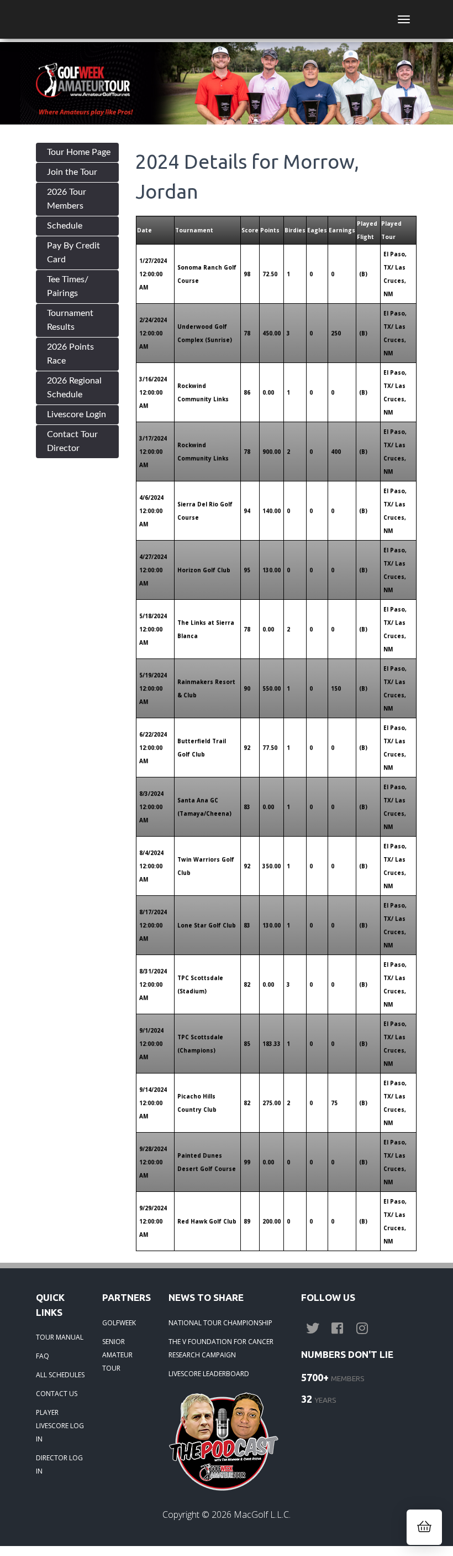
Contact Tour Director (72, 441)
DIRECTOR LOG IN (59, 1464)
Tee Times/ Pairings (67, 286)
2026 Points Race (70, 354)
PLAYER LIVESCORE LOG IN (60, 1426)
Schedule (64, 225)
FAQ (42, 1356)
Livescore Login (76, 414)
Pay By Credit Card (73, 252)
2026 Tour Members (66, 199)
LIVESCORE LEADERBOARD (208, 1373)
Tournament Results (70, 320)
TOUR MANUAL (59, 1337)
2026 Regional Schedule (74, 387)
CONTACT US (56, 1393)
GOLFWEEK (119, 1322)
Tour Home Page (78, 152)
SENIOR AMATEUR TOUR (117, 1355)
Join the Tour (72, 172)
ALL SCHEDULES (60, 1374)
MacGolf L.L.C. (262, 1514)
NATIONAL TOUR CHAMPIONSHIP (220, 1322)
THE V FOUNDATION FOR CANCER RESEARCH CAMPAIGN (220, 1348)
